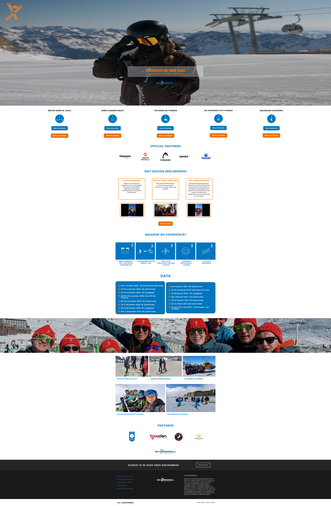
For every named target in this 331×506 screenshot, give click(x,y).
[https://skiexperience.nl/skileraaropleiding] (190, 398)
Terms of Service (210, 502)
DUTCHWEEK (121, 485)
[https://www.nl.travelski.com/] (205, 156)
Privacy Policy (201, 502)
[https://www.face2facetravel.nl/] (199, 437)
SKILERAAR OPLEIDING (125, 488)
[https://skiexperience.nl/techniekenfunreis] (199, 366)
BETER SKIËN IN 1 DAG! (125, 476)
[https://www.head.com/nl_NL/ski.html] (165, 156)
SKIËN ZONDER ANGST (125, 479)
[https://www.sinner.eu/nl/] (185, 156)
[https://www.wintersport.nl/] (131, 437)
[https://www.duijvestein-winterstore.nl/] (125, 156)
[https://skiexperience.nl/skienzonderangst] (165, 366)
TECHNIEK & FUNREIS (124, 482)
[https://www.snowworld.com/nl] (145, 156)
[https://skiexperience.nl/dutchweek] (140, 398)
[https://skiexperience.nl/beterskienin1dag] (132, 366)
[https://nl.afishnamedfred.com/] (178, 437)
